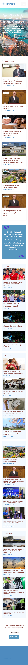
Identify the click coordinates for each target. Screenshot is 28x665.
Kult (5, 144)
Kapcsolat (14, 636)
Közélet (6, 92)
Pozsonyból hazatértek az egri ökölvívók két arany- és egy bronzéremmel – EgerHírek (11, 305)
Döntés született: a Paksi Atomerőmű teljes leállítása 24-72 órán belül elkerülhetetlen (13, 551)
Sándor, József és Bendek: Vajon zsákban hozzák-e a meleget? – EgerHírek (12, 433)
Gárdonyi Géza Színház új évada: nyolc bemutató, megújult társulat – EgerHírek (13, 160)
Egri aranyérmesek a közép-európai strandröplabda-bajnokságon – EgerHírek (13, 284)
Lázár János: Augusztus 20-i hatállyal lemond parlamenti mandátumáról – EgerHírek (12, 81)
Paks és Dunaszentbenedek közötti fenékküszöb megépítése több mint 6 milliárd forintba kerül (13, 522)
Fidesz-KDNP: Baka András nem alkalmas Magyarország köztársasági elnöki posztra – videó (13, 481)
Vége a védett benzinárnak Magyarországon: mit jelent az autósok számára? (13, 592)
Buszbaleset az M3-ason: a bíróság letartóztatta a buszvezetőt (12, 133)
